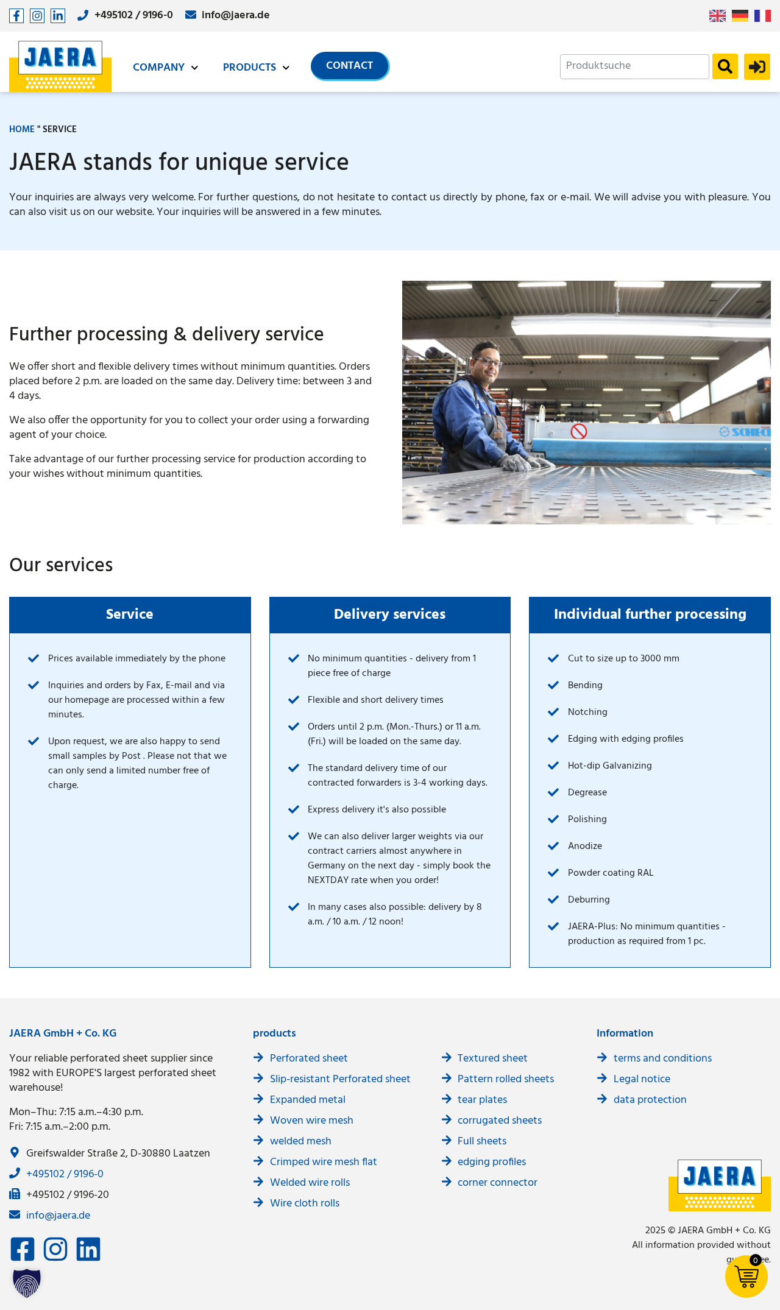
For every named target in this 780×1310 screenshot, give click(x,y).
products (249, 68)
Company (159, 68)
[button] (27, 1283)
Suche (725, 66)
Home (22, 129)
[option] (743, 16)
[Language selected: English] (743, 16)
